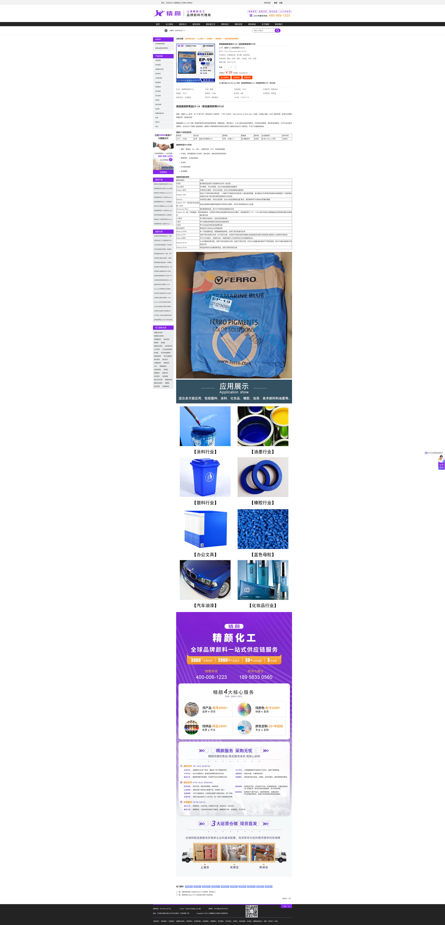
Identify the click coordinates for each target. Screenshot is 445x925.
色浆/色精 (158, 104)
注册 (280, 3)
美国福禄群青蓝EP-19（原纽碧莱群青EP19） (162, 202)
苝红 (155, 366)
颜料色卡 (183, 24)
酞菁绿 (156, 343)
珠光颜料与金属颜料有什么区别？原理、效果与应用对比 (163, 272)
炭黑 (156, 118)
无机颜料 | (171, 921)
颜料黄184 (206, 886)
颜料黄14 (269, 886)
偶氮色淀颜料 (158, 383)
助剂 (156, 126)
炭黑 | (266, 921)
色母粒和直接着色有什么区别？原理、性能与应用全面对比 (163, 276)
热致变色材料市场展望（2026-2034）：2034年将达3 (162, 285)
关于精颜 (265, 24)
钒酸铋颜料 (157, 356)
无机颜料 (210, 39)
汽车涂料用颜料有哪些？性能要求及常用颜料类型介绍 (163, 250)
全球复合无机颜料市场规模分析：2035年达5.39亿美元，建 (163, 311)
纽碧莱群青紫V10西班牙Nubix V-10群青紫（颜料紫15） (199, 892)
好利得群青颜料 (160, 44)
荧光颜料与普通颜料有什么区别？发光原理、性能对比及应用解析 (163, 294)
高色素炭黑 (168, 346)
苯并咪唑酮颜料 (166, 353)
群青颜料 (219, 39)
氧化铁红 (165, 359)
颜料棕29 (242, 886)
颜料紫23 (260, 886)
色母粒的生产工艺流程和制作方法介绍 (163, 241)
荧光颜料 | (221, 921)
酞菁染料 (165, 373)
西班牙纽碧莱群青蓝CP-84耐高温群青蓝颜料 (162, 215)
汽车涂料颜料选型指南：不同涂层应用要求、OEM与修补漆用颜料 (163, 245)
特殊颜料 (158, 87)
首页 (158, 24)
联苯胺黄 (165, 376)
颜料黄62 (189, 886)
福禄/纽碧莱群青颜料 (232, 39)
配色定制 (196, 24)
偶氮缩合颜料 (158, 346)
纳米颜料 (158, 82)
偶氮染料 (166, 363)
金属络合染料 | (180, 921)
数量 (220, 67)
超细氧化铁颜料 (159, 336)
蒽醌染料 (157, 373)
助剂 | (276, 921)
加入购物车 (225, 77)
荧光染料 (158, 96)
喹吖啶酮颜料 (168, 356)
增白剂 (157, 122)
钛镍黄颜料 (165, 386)
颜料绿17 (197, 886)
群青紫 (156, 353)
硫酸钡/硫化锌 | (258, 921)
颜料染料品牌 (189, 39)
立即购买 (236, 77)
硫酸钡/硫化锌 (159, 113)
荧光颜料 (158, 91)
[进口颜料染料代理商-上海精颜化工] (222, 21)
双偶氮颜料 (157, 363)
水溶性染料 (158, 78)
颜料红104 (251, 886)
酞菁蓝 (163, 343)
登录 (275, 3)
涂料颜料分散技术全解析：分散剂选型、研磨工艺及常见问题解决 (163, 258)
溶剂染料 (158, 74)
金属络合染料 (159, 69)
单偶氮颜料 (157, 339)
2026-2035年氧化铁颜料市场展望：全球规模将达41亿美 (162, 302)
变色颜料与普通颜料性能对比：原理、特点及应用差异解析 (163, 267)
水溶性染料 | (198, 921)
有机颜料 (158, 60)
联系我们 (279, 24)
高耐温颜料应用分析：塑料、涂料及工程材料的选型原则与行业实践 (163, 254)
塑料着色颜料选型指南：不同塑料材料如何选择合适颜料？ (163, 263)
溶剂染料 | (189, 921)
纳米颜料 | (206, 921)
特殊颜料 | (213, 921)
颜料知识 (225, 24)
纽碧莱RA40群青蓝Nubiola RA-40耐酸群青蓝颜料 (163, 193)
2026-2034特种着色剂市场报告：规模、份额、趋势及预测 (163, 289)
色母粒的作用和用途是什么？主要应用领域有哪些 (163, 236)
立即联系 (163, 172)
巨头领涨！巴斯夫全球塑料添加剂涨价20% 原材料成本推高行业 (163, 316)
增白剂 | (271, 921)
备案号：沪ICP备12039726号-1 (218, 909)
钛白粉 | (249, 921)
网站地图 (267, 3)
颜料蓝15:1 (215, 886)
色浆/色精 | (242, 921)
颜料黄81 (234, 886)
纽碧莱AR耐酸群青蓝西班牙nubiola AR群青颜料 (163, 184)
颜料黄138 (225, 886)
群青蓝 (166, 369)
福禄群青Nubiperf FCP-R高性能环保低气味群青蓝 (197, 895)
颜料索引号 (210, 24)
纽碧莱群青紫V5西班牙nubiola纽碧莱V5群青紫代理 (163, 189)
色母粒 (157, 100)
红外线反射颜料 (167, 349)
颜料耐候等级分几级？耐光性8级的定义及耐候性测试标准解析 (163, 320)
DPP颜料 (157, 349)
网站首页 (156, 921)
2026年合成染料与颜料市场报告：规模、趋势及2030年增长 (163, 307)
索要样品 (247, 77)
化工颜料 (169, 24)
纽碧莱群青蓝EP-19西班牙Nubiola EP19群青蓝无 (163, 198)
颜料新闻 (252, 24)
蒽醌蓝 (167, 383)
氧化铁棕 (166, 339)
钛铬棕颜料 (157, 369)
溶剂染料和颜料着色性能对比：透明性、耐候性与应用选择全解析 (163, 280)
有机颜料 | (164, 921)
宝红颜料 (157, 376)
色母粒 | (235, 921)
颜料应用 (238, 24)
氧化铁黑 (157, 359)
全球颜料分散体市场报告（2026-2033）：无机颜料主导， (162, 298)
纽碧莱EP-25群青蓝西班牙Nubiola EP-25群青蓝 (163, 220)
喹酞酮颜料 (163, 366)
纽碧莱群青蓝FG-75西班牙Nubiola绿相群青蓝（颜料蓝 (163, 211)
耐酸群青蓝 (168, 380)
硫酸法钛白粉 (158, 332)
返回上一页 (286, 898)
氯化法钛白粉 (158, 380)
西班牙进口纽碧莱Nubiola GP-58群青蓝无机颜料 (163, 207)
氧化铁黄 (157, 386)
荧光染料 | (228, 921)
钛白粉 (157, 109)
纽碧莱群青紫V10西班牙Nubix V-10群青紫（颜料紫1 (162, 224)
